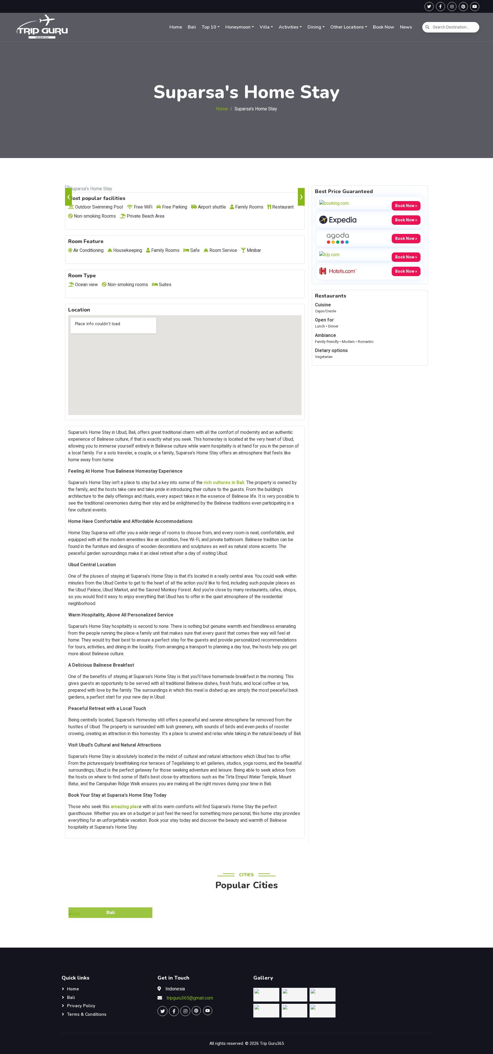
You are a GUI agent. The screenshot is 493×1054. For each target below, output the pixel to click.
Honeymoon (237, 27)
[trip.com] (329, 254)
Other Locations (347, 27)
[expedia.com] (337, 219)
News (406, 27)
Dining (314, 27)
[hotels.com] (337, 270)
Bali (192, 27)
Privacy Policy (81, 1006)
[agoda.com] (337, 237)
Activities (288, 27)
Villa (265, 27)
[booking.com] (334, 203)
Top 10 (209, 27)
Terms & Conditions (86, 1014)
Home (175, 27)
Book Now (383, 27)
